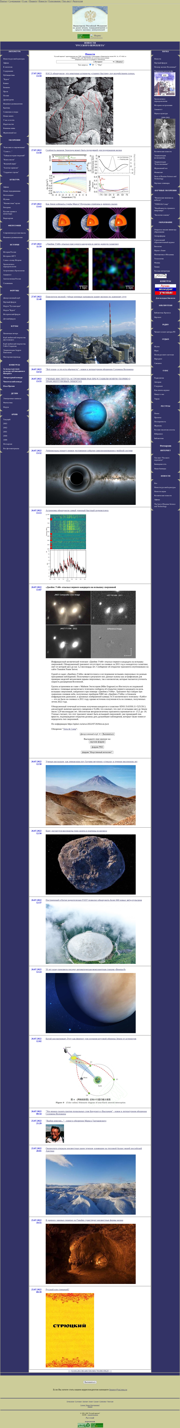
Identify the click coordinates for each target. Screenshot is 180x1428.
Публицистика (9, 75)
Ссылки (96, 1401)
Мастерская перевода (11, 357)
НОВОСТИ (165, 476)
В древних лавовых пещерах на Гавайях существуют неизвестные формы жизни (84, 1220)
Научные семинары (162, 183)
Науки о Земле (160, 250)
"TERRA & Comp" (161, 204)
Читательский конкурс (12, 382)
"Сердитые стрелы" (11, 172)
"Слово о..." (7, 151)
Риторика (7, 207)
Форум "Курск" (9, 310)
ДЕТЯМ (14, 393)
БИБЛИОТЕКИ (165, 305)
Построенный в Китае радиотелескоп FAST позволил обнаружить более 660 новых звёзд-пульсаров (94, 900)
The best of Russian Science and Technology (165, 505)
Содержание (15, 1)
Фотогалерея (8, 195)
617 (95, 1371)
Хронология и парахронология (9, 265)
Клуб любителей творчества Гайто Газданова (14, 345)
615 (88, 1371)
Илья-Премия (9, 386)
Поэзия (6, 95)
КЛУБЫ (14, 326)
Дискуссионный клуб (11, 298)
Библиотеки (159, 438)
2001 (5, 432)
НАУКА (165, 51)
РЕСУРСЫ (165, 406)
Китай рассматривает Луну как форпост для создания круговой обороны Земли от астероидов (91, 1038)
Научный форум (9, 302)
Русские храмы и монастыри (10, 212)
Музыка (6, 199)
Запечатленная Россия (12, 279)
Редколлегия (159, 378)
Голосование (54, 1)
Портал (3, 1)
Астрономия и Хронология (13, 271)
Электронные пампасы (12, 398)
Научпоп (157, 317)
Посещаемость (160, 422)
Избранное (158, 434)
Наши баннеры (160, 469)
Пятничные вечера (10, 333)
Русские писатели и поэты (164, 430)
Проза (5, 91)
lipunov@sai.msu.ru (118, 1389)
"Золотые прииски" (10, 168)
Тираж (156, 399)
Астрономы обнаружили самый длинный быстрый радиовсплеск (77, 510)
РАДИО (165, 324)
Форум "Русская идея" (12, 306)
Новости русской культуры (14, 59)
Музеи (156, 346)
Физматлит (158, 172)
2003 (5, 423)
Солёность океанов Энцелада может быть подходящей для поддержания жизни (84, 150)
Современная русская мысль (14, 233)
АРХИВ (14, 414)
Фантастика (8, 403)
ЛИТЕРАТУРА (14, 51)
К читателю (8, 67)
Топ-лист (66, 1)
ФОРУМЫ (14, 291)
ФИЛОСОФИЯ (14, 225)
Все (155, 483)
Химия (156, 267)
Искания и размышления (12, 104)
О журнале (158, 386)
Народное (158, 359)
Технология (159, 259)
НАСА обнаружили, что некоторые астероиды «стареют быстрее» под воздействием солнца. (90, 73)
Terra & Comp (69, 729)
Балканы (6, 87)
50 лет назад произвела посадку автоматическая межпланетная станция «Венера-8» (86, 969)
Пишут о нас (159, 394)
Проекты (157, 417)
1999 (5, 440)
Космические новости (163, 151)
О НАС (165, 371)
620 (107, 1371)
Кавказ (6, 83)
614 (84, 1371)
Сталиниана (8, 283)
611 (73, 1371)
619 (103, 1371)
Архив (91, 1401)
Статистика (103, 1401)
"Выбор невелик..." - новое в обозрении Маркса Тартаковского (76, 1121)
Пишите (33, 1)
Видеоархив (8, 218)
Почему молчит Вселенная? (165, 67)
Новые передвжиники (11, 191)
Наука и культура (161, 113)
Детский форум (9, 319)
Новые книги (8, 116)
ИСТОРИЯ (14, 245)
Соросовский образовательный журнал (164, 241)
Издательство (8, 124)
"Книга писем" (9, 160)
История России (9, 252)
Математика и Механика (164, 254)
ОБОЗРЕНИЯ (14, 140)
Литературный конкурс (13, 377)
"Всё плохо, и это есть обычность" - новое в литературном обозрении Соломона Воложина (89, 369)
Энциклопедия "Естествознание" (161, 163)
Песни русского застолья (164, 355)
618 (99, 1371)
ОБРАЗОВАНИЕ (165, 222)
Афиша (6, 63)
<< (69, 1371)
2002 (5, 428)
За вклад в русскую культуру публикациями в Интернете (14, 371)
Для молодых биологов (165, 298)
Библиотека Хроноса (162, 313)
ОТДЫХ (165, 339)
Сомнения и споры (10, 112)
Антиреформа (159, 236)
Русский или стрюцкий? (57, 1289)
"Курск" (6, 79)
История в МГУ (9, 256)
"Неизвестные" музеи (11, 203)
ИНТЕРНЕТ (165, 450)
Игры (156, 351)
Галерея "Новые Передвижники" (90, 1405)
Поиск (156, 413)
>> (110, 1371)
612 (76, 1371)
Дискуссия (77, 1)
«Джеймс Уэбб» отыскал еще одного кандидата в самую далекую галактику (82, 244)
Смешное (158, 363)
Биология (158, 246)
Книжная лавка (9, 128)
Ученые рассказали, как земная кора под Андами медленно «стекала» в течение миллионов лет (91, 761)
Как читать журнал (161, 390)
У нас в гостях (8, 120)
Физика (157, 263)
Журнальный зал (9, 133)
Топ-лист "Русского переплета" (161, 459)
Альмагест (7, 275)
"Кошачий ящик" (9, 164)
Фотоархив (7, 444)
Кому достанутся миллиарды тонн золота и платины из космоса (76, 831)
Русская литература (162, 271)
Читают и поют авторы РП (164, 332)
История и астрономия (163, 105)
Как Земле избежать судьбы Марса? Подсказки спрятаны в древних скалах (81, 204)
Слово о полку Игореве (12, 260)
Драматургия (8, 100)
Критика (6, 108)
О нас (25, 1)
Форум (6, 407)
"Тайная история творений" (14, 155)
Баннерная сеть (160, 464)
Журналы (158, 426)
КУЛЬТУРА (14, 180)
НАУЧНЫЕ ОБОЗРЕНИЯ (165, 190)
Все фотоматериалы (11, 448)
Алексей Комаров (93, 1415)
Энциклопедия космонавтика (160, 156)
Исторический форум (11, 314)
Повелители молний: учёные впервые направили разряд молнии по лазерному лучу (86, 296)
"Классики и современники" (14, 147)
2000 (5, 436)
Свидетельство (86, 56)
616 (92, 1371)
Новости (43, 1)
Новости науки (160, 491)
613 (80, 1371)
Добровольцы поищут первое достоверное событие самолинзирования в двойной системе (89, 450)
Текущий (6, 419)
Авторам (157, 382)
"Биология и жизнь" (162, 215)
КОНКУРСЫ (14, 365)
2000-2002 (165, 117)
